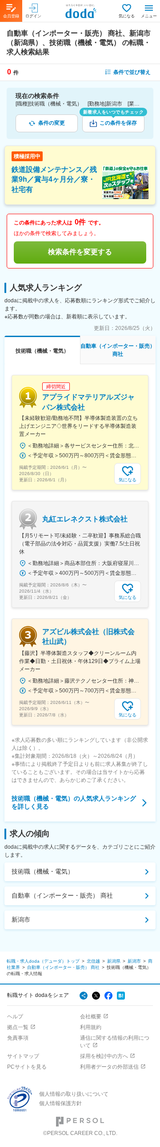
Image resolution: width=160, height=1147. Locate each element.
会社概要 (90, 1016)
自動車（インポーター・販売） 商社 (62, 895)
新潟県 (113, 961)
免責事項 (17, 1038)
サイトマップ (23, 1056)
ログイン (33, 16)
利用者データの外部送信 (109, 1067)
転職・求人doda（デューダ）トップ (43, 961)
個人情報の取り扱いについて (73, 1094)
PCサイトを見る (27, 1067)
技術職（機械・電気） (43, 871)
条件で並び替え (132, 72)
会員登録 (11, 16)
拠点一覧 (17, 1027)
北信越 (93, 961)
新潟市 (21, 919)
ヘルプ (15, 1016)
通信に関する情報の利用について (114, 1042)
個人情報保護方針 (60, 1103)
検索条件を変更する (80, 252)
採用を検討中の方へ (104, 1056)
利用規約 (90, 1027)
